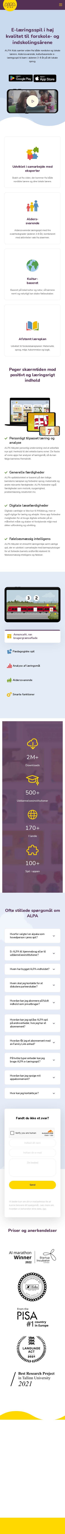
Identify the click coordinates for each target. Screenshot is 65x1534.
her (44, 1208)
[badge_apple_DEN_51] (44, 78)
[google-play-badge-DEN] (21, 78)
